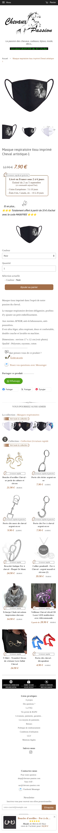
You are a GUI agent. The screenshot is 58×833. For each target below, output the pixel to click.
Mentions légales (29, 740)
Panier (52, 2)
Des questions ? (29, 704)
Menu (8, 2)
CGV (29, 736)
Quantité (6, 263)
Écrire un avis (16, 358)
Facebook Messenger (31, 789)
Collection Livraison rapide (34, 441)
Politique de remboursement (29, 728)
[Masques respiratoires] (29, 430)
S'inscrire (48, 807)
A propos (29, 700)
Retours (29, 724)
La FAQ (29, 708)
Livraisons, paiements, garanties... (29, 716)
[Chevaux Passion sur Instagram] (30, 753)
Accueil (5, 58)
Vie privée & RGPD (29, 712)
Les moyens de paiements (29, 720)
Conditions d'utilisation (29, 732)
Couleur (6, 250)
